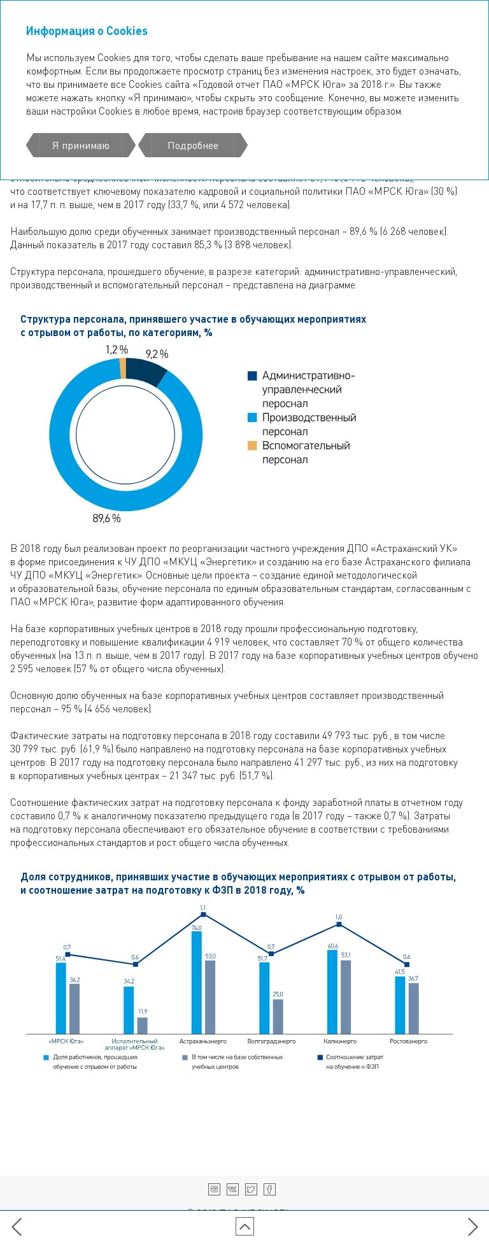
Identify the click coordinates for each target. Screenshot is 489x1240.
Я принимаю (81, 144)
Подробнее (192, 144)
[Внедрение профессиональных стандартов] (16, 1226)
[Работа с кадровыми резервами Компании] (473, 1226)
